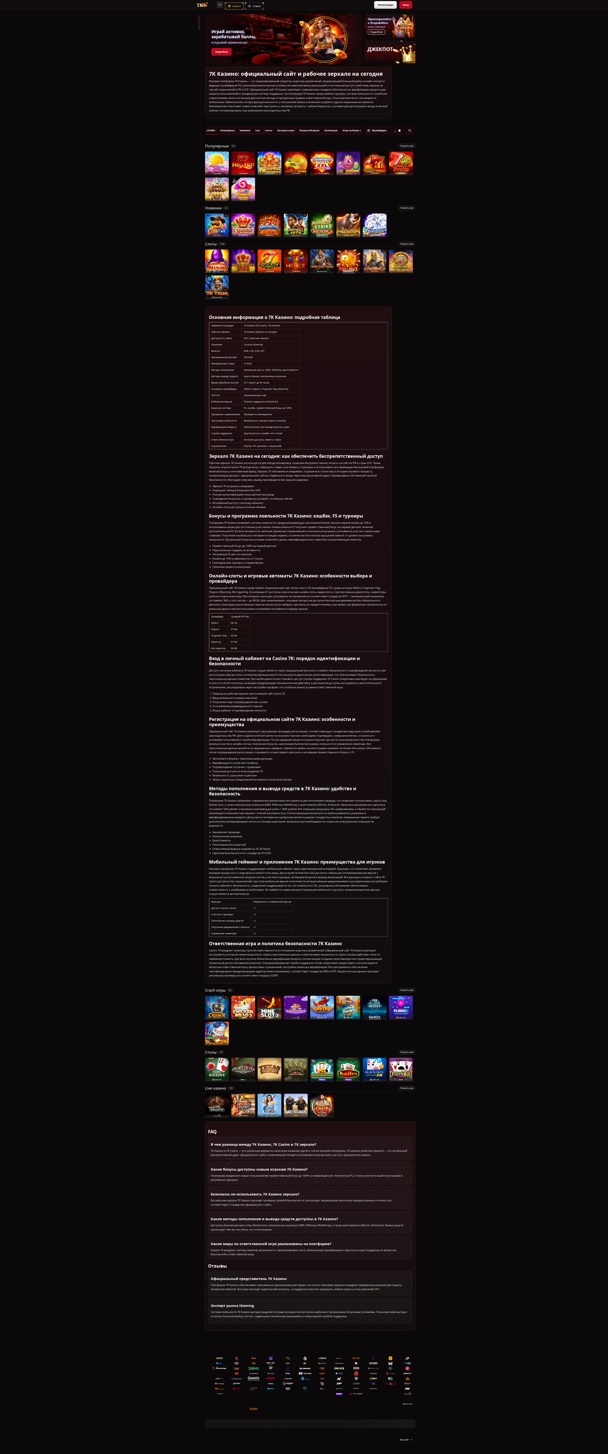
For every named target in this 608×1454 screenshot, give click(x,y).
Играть (217, 173)
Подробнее (221, 51)
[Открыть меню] (220, 5)
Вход (406, 4)
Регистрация (385, 4)
